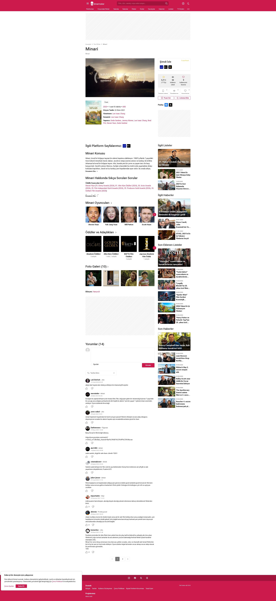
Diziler (142, 9)
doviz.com (88, 596)
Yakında (116, 9)
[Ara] (166, 3)
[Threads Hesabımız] (147, 578)
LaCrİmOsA (95, 380)
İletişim (87, 588)
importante (95, 496)
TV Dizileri (180, 9)
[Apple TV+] (166, 67)
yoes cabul (95, 412)
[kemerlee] (87, 531)
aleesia (94, 512)
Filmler (134, 9)
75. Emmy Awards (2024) (105, 186)
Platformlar (90, 9)
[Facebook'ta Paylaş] (166, 105)
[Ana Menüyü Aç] (87, 3)
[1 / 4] (93, 278)
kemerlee (95, 530)
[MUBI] (161, 67)
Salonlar (125, 9)
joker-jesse (95, 478)
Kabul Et (21, 586)
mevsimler (95, 393)
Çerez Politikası (57, 581)
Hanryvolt (96, 292)
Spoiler (96, 364)
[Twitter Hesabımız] (141, 578)
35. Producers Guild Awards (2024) (137, 188)
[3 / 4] (129, 278)
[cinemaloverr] (87, 463)
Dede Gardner (116, 120)
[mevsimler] (87, 394)
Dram (106, 102)
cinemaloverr (96, 462)
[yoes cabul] (87, 412)
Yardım (94, 588)
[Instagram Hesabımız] (129, 578)
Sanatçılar (151, 9)
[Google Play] (170, 67)
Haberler (162, 9)
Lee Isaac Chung (118, 114)
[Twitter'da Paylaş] (170, 105)
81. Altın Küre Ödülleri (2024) (126, 186)
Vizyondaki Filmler (104, 9)
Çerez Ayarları (9, 586)
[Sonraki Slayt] (154, 214)
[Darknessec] (87, 428)
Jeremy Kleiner (127, 120)
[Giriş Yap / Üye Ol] (183, 3)
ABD (124, 107)
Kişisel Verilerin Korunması (135, 588)
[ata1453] (87, 449)
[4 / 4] (146, 278)
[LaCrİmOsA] (87, 381)
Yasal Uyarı (149, 588)
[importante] (87, 497)
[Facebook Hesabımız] (135, 578)
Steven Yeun (111, 123)
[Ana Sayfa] (97, 3)
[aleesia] (87, 513)
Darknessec (96, 428)
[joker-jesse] (87, 478)
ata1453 (94, 448)
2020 (105, 107)
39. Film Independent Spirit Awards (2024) (107, 188)
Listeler (170, 9)
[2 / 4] (111, 278)
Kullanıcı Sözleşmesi (105, 588)
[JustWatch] (185, 60)
